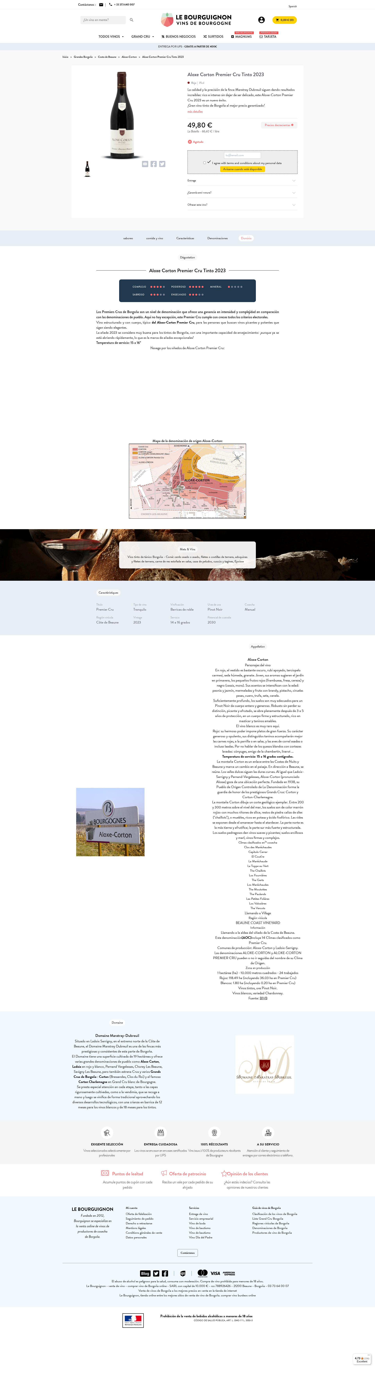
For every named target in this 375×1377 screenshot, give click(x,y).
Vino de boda (197, 1223)
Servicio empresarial (201, 1218)
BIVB (263, 998)
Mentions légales (136, 1228)
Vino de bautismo (200, 1228)
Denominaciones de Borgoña (270, 1228)
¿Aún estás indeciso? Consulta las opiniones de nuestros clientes (247, 1185)
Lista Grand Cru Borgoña (267, 1218)
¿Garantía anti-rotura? (199, 193)
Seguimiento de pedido (140, 1218)
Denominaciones (217, 238)
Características (185, 238)
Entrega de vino (198, 1214)
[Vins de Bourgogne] (196, 19)
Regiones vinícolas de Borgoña (270, 1223)
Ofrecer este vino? (197, 205)
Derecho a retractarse (139, 1223)
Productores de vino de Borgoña (272, 1232)
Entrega (192, 180)
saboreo (128, 238)
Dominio (246, 238)
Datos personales (136, 1237)
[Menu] (368, 1356)
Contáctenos (188, 1253)
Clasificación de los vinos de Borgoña (274, 1214)
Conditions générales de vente (144, 1232)
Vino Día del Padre (200, 1237)
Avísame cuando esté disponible (242, 169)
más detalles (195, 111)
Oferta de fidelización (139, 1214)
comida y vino (154, 238)
